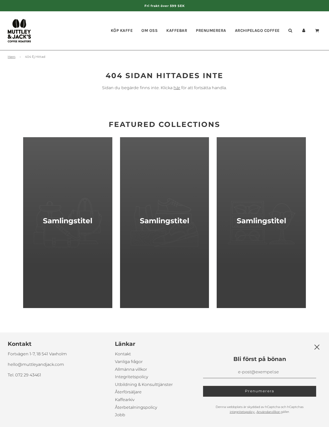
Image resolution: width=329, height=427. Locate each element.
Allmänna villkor (131, 369)
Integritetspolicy (131, 376)
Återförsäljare (128, 391)
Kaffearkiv (124, 399)
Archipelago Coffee (257, 30)
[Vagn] (317, 30)
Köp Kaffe (122, 30)
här (176, 87)
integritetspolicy (242, 412)
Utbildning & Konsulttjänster (144, 384)
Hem (11, 57)
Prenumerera (211, 30)
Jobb (120, 414)
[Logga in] (303, 30)
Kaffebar (176, 30)
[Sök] (290, 30)
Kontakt (123, 353)
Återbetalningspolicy (136, 407)
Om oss (149, 30)
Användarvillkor (269, 412)
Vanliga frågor (129, 361)
